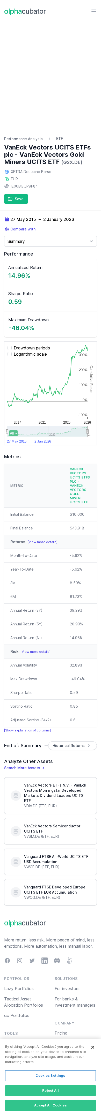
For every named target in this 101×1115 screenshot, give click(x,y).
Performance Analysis (23, 139)
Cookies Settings (50, 1075)
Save (19, 199)
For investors (67, 988)
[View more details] (42, 542)
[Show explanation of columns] (27, 730)
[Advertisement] (50, 76)
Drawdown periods (32, 347)
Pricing (61, 1033)
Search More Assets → (24, 768)
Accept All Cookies (50, 1105)
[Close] (92, 1047)
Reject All (50, 1090)
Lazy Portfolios (19, 988)
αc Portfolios (16, 1015)
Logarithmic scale (30, 354)
